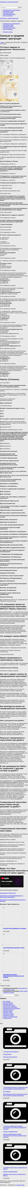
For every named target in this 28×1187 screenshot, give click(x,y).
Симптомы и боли (8, 11)
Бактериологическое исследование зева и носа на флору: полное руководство (15, 1095)
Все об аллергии (8, 15)
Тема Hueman (20, 1185)
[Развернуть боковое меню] (0, 983)
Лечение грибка (7, 1011)
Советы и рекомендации (10, 1016)
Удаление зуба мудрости (10, 1057)
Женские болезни (8, 13)
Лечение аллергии (8, 1009)
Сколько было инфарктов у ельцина (14, 928)
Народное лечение (8, 1014)
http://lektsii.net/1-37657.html (8, 893)
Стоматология (7, 1018)
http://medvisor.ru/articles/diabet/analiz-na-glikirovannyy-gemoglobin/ (11, 896)
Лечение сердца (7, 32)
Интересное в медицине (10, 1007)
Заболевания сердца (9, 14)
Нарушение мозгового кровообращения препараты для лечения (13, 976)
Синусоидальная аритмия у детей (13, 947)
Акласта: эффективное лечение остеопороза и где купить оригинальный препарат (14, 1136)
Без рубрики (6, 1001)
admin (2, 42)
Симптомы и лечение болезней (9, 2)
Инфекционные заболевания (11, 10)
